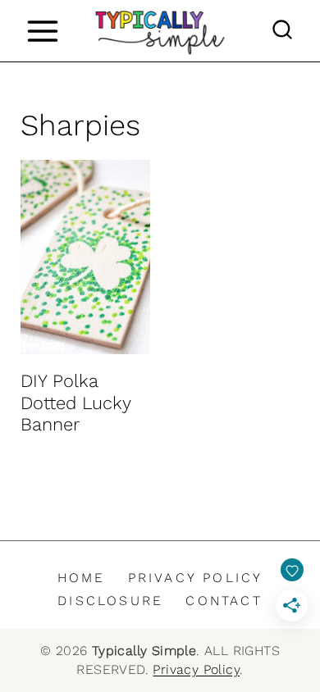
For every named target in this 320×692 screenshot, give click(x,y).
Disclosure (110, 600)
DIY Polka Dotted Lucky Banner (75, 403)
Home (81, 577)
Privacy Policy (195, 577)
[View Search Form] (282, 31)
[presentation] (85, 257)
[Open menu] (42, 30)
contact (223, 600)
